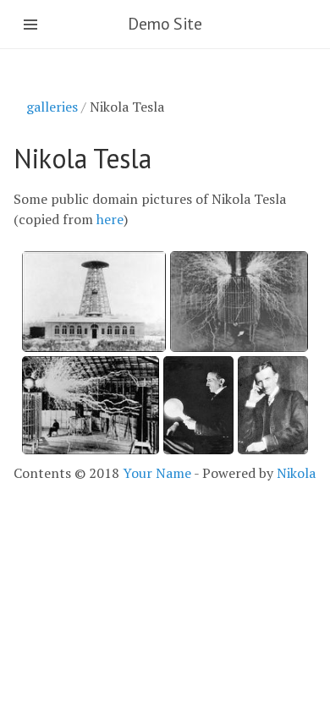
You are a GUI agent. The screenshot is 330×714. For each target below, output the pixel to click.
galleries (52, 106)
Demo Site (164, 24)
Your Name (157, 473)
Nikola (296, 473)
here (110, 219)
